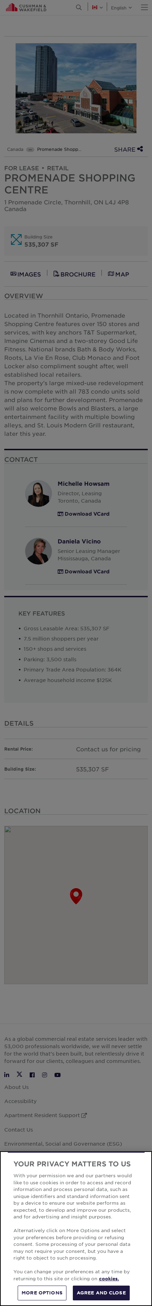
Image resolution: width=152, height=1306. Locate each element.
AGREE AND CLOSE (101, 1292)
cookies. (109, 1278)
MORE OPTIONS (42, 1292)
